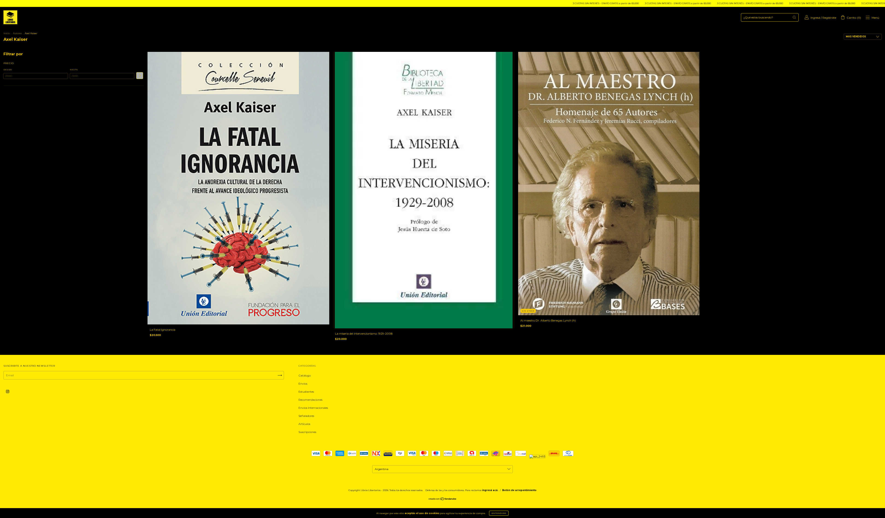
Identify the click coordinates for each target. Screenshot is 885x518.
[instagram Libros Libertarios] (7, 391)
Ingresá (815, 17)
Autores (17, 33)
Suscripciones (307, 432)
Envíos (302, 383)
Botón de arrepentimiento (519, 490)
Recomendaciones (310, 399)
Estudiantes (306, 391)
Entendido (499, 513)
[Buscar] (794, 17)
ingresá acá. (490, 490)
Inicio (6, 33)
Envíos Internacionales (313, 407)
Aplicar (139, 75)
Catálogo (304, 375)
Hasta (74, 69)
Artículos (304, 424)
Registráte (829, 17)
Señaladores (306, 416)
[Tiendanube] (442, 499)
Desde (7, 69)
